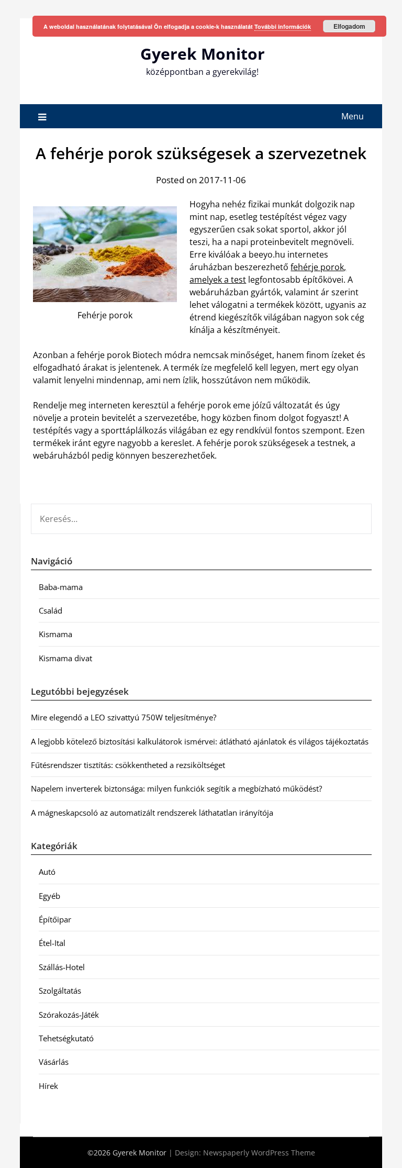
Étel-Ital (52, 943)
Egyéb (49, 896)
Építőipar (55, 919)
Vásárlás (54, 1061)
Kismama (55, 634)
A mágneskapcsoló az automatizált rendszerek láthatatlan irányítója (152, 812)
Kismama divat (65, 658)
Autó (47, 871)
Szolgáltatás (60, 990)
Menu (352, 116)
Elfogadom (349, 26)
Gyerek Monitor (202, 53)
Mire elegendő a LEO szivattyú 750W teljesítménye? (123, 717)
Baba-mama (61, 587)
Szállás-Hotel (62, 967)
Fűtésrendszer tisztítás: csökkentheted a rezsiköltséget (128, 765)
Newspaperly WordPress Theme (259, 1153)
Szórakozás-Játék (69, 1014)
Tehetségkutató (66, 1038)
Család (50, 610)
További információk (282, 26)
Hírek (48, 1086)
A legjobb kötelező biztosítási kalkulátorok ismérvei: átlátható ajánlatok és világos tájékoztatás (199, 741)
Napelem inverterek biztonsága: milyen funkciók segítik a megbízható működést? (176, 788)
